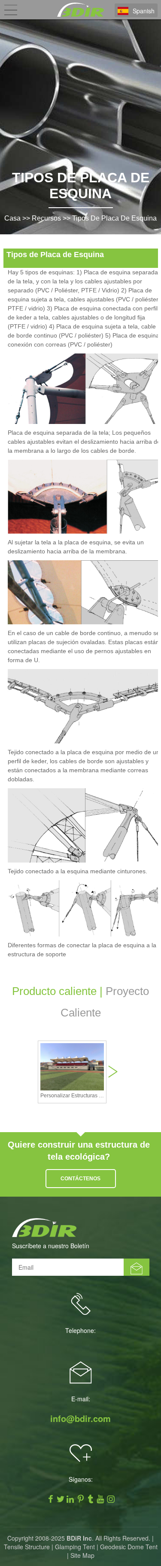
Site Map (82, 1555)
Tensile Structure (27, 1546)
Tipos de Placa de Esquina (114, 218)
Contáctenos (80, 1179)
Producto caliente (54, 991)
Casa (12, 218)
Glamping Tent (75, 1546)
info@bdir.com (80, 1418)
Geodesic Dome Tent (129, 1546)
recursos (46, 218)
